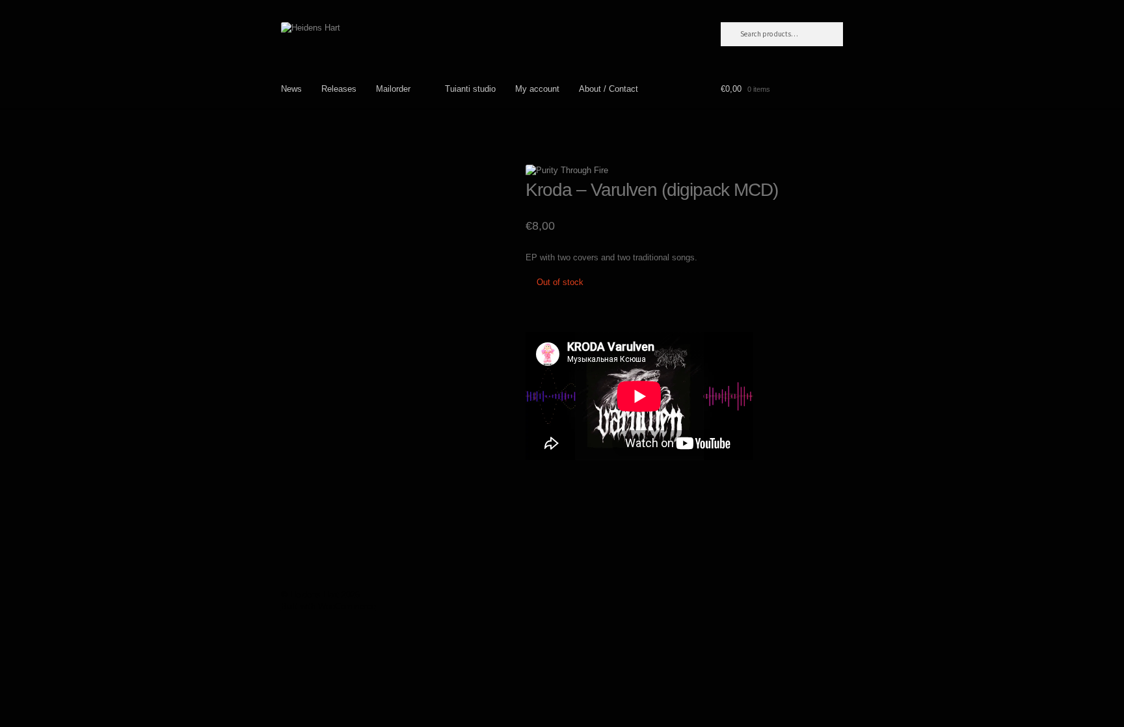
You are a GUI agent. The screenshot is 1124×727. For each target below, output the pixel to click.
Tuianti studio (470, 89)
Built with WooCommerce (328, 606)
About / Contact (608, 89)
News (291, 89)
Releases (338, 89)
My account (537, 89)
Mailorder (393, 89)
